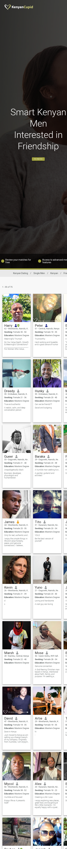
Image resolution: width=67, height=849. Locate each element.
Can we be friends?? (43, 404)
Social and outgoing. (43, 408)
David (8, 718)
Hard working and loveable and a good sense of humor (46, 343)
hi (35, 732)
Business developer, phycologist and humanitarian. (12, 475)
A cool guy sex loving (44, 604)
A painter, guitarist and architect (44, 474)
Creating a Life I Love (44, 797)
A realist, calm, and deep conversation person (14, 409)
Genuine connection (43, 666)
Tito (38, 522)
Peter (39, 326)
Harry (8, 326)
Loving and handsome (44, 601)
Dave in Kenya (10, 732)
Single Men (39, 273)
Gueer (8, 456)
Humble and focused (13, 797)
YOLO (37, 535)
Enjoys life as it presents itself (14, 801)
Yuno (38, 587)
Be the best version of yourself (44, 540)
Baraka (40, 456)
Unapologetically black (13, 470)
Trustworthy (40, 339)
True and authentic (12, 404)
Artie (38, 718)
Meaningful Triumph (13, 339)
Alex (38, 784)
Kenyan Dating (20, 273)
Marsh (9, 653)
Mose (39, 653)
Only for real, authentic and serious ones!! (16, 535)
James (9, 522)
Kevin (8, 587)
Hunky (39, 391)
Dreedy (9, 391)
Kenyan (54, 273)
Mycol (9, 784)
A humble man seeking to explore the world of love (47, 470)
